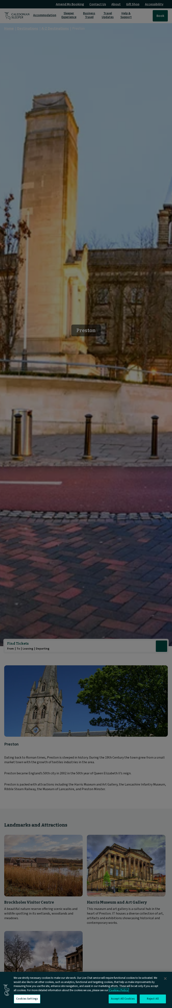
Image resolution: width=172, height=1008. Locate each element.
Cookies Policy (118, 990)
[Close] (165, 978)
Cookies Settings (27, 999)
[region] (86, 990)
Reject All (153, 999)
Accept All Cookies (123, 999)
